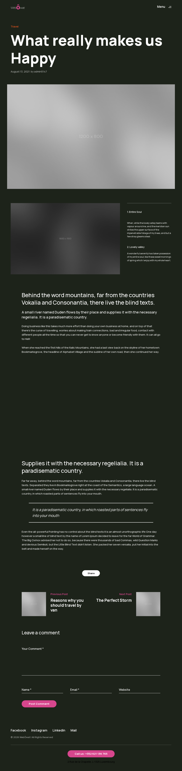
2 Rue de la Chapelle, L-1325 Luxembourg (91, 761)
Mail (74, 730)
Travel (14, 26)
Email (74, 690)
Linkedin (59, 730)
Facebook (18, 730)
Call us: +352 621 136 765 (91, 754)
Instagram (39, 730)
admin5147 (40, 71)
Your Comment (33, 649)
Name (26, 690)
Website (124, 690)
